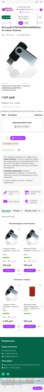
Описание (6, 211)
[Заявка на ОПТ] (18, 270)
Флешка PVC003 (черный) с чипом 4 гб (11, 249)
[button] (3, 250)
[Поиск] (40, 17)
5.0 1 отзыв (8, 35)
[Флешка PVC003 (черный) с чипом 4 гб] (11, 237)
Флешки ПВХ (6, 23)
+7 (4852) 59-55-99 (10, 353)
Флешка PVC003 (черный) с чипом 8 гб (32, 249)
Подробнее (19, 384)
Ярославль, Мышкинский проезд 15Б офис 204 (22, 365)
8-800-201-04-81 (25, 7)
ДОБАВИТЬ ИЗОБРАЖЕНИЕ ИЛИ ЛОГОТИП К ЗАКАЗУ (22, 111)
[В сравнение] (19, 229)
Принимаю (37, 388)
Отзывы (17, 211)
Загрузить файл (22, 126)
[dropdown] (3, 2)
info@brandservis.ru (26, 9)
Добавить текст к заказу (11, 103)
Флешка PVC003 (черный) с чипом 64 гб (10, 306)
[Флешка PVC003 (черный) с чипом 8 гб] (32, 237)
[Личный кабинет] (40, 2)
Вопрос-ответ (32, 211)
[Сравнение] (36, 2)
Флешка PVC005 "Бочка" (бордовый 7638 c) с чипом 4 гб (31, 306)
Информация (8, 341)
